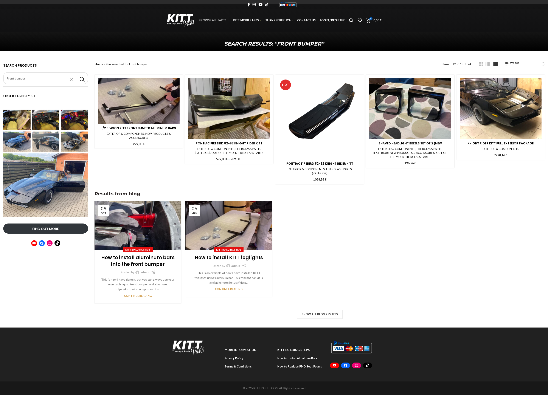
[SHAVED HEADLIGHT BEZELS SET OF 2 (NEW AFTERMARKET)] (410, 108)
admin (144, 272)
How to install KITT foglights (229, 257)
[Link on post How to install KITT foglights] (228, 225)
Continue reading (138, 295)
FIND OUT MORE (45, 229)
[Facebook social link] (248, 4)
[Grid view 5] (495, 64)
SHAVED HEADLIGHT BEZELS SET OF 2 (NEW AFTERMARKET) (410, 145)
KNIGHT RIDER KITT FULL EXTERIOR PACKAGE (500, 143)
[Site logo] (288, 4)
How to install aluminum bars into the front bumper (138, 261)
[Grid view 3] (481, 64)
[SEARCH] (82, 79)
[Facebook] (42, 243)
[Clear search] (73, 79)
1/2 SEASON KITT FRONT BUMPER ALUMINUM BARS (138, 128)
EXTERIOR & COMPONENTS (125, 133)
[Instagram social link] (254, 4)
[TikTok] (57, 243)
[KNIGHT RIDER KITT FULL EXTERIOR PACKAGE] (501, 108)
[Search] (351, 20)
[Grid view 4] (488, 64)
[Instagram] (50, 243)
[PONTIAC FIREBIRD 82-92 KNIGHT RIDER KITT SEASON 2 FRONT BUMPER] (229, 108)
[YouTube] (34, 243)
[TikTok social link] (267, 4)
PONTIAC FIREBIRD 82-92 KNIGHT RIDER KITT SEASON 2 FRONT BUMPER (229, 145)
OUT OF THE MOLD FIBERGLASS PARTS (237, 153)
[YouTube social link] (260, 4)
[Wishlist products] (360, 20)
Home (99, 64)
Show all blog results (320, 314)
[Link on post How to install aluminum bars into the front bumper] (138, 225)
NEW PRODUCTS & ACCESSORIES (412, 153)
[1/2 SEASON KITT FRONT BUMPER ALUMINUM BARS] (139, 101)
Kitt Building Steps (138, 249)
